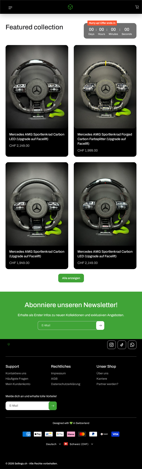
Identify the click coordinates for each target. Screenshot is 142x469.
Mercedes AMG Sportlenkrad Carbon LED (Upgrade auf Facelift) (36, 137)
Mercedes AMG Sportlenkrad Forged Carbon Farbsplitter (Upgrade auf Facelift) (104, 139)
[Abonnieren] (100, 325)
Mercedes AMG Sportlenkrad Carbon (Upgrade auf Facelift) (36, 254)
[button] (8, 7)
